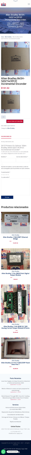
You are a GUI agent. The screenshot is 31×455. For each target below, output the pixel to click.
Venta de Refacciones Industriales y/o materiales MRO (16, 408)
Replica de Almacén (15, 421)
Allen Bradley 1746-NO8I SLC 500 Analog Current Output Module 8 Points (15, 327)
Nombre (4, 156)
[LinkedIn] (19, 452)
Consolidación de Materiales (15, 414)
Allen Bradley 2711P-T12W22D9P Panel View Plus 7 (15, 363)
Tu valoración (5, 177)
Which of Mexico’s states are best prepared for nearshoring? (15, 389)
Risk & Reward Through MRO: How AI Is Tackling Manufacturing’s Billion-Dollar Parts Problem (15, 397)
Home (9, 23)
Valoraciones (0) (6, 136)
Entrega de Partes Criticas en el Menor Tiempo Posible (15, 418)
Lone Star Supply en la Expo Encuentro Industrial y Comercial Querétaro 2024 (15, 382)
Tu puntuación (5, 172)
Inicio (2, 37)
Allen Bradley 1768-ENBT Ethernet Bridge (15, 238)
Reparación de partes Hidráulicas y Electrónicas (15, 412)
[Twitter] (15, 452)
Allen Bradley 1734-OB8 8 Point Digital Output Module (15, 274)
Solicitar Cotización (14, 121)
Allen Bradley (8, 37)
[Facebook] (12, 452)
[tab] (6, 136)
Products (15, 23)
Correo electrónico (22, 156)
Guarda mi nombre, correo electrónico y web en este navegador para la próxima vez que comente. (15, 167)
